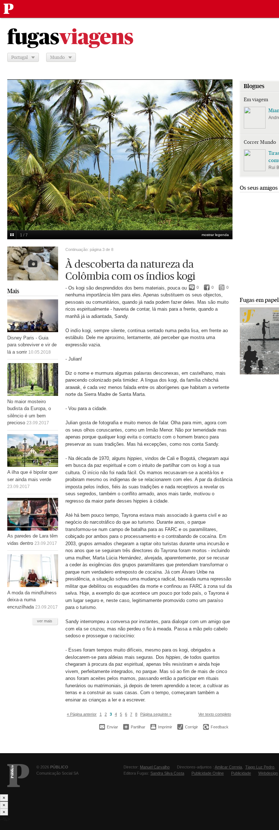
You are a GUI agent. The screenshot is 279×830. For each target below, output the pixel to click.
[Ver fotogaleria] (32, 263)
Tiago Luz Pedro (259, 767)
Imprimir (161, 727)
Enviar (108, 727)
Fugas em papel (259, 299)
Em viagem (256, 99)
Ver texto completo (214, 714)
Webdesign (268, 773)
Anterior (17, 150)
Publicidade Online (207, 773)
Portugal (19, 57)
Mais (13, 291)
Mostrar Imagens (11, 235)
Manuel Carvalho (155, 767)
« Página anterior (82, 714)
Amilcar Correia (228, 767)
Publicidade (241, 773)
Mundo (57, 57)
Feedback (216, 727)
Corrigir (187, 727)
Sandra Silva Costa (167, 773)
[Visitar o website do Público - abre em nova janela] (18, 775)
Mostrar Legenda (215, 235)
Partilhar (134, 726)
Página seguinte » (155, 714)
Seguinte (223, 150)
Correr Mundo (260, 142)
